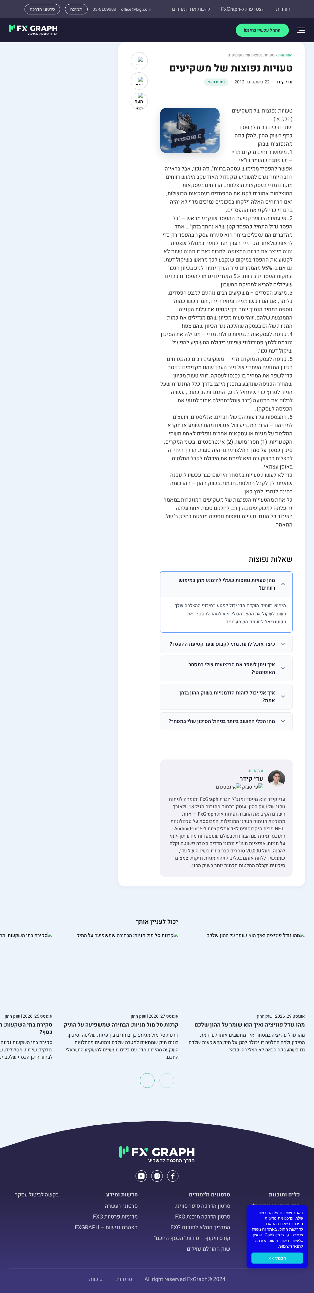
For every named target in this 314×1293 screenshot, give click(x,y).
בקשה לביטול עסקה (36, 1195)
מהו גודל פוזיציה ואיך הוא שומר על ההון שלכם (249, 1024)
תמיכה (76, 9)
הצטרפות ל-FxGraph (243, 9)
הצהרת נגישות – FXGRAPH (106, 1227)
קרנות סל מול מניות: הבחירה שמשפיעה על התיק (121, 1024)
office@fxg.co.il (136, 9)
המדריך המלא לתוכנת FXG (200, 1227)
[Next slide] (147, 1080)
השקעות (285, 55)
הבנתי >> (277, 1258)
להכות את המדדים (191, 9)
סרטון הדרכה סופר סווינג (202, 1206)
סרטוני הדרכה (42, 9)
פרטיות (124, 1279)
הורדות (283, 9)
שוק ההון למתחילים (208, 1249)
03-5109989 (104, 9)
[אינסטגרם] (228, 787)
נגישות (96, 1279)
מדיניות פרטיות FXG (115, 1217)
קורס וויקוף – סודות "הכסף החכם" (192, 1238)
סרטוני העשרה (121, 1206)
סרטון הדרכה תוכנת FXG (202, 1217)
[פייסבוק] (252, 787)
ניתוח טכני (216, 82)
